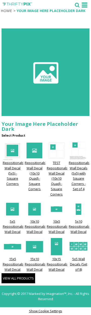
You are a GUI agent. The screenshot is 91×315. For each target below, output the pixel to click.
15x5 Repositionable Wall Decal (14, 264)
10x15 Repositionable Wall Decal (58, 264)
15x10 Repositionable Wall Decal (36, 264)
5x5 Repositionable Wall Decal (14, 226)
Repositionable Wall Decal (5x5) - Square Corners (14, 173)
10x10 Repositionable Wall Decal (36, 226)
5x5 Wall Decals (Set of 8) (78, 264)
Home (6, 10)
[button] (77, 5)
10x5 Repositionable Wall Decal (58, 226)
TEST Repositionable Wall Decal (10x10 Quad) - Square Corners (58, 178)
